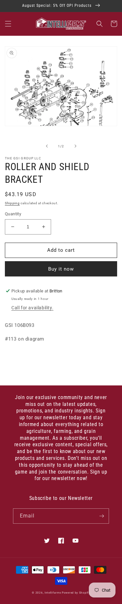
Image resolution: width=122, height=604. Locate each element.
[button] (8, 24)
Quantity (13, 213)
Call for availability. (32, 307)
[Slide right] (75, 146)
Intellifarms (53, 592)
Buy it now (61, 269)
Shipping (12, 203)
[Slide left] (47, 146)
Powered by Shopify (76, 592)
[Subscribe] (101, 516)
